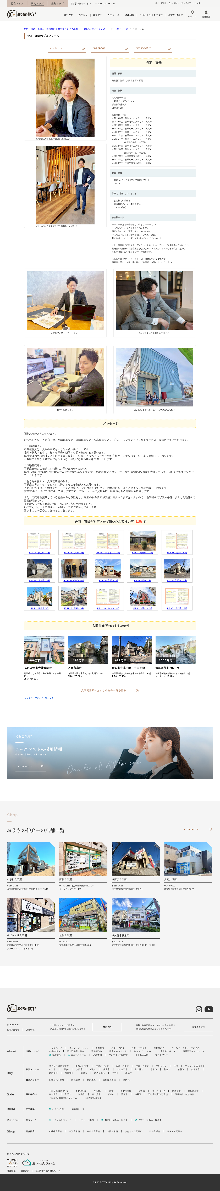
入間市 (79, 1069)
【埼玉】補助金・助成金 (116, 1120)
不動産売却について (59, 1091)
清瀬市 (84, 1073)
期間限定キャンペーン (193, 1051)
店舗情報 (30, 1029)
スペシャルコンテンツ (151, 15)
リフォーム (114, 15)
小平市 (115, 1073)
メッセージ (56, 48)
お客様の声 (99, 48)
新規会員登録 (198, 1027)
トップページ (55, 1048)
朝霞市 (181, 1069)
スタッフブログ (139, 1048)
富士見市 (139, 1069)
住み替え (98, 1091)
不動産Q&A (97, 1051)
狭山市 (106, 1069)
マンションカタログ (195, 1066)
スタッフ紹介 (117, 1048)
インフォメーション (79, 1048)
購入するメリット (118, 1051)
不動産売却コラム (93, 1098)
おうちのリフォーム (62, 1120)
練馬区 (128, 1073)
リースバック (158, 1091)
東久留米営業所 (174, 1131)
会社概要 (100, 1048)
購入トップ (37, 3)
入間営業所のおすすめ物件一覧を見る (103, 690)
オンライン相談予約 (118, 1055)
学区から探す (102, 1066)
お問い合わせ (175, 15)
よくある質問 (141, 1055)
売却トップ (57, 3)
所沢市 (52, 1069)
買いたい (68, 15)
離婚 (111, 1091)
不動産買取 (126, 1091)
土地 (176, 1066)
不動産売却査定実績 (158, 1094)
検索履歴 (91, 1080)
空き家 (142, 1091)
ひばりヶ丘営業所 (133, 1131)
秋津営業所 (154, 1131)
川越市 (66, 1069)
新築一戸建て (122, 1066)
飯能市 (93, 1069)
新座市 (167, 1069)
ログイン (192, 16)
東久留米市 (99, 1073)
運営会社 (11, 1170)
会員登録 (206, 16)
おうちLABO (58, 1109)
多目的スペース (168, 1051)
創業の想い (54, 1051)
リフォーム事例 (86, 1120)
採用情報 (56, 1055)
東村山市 (53, 1073)
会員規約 (25, 1170)
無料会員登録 (109, 1080)
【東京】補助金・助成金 (150, 1120)
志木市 (153, 1069)
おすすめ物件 (143, 48)
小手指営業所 (55, 1131)
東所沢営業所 (93, 1131)
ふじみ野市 (122, 1069)
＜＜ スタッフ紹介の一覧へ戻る (38, 698)
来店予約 (107, 1027)
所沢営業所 (74, 1131)
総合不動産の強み (75, 1051)
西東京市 (195, 1069)
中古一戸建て (142, 1066)
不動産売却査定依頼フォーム (63, 1098)
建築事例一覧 (78, 1109)
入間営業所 (112, 1131)
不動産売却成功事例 (184, 1094)
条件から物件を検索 (59, 1066)
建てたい (98, 15)
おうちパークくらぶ (143, 1051)
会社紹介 (129, 15)
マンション (161, 1066)
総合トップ (17, 3)
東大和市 (69, 1073)
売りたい (83, 15)
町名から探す (82, 1066)
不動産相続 (81, 1091)
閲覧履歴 (75, 1080)
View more (191, 828)
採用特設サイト (80, 3)
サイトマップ (161, 1055)
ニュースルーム (104, 3)
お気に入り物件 (56, 1080)
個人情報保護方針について (48, 1170)
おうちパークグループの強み (186, 1048)
